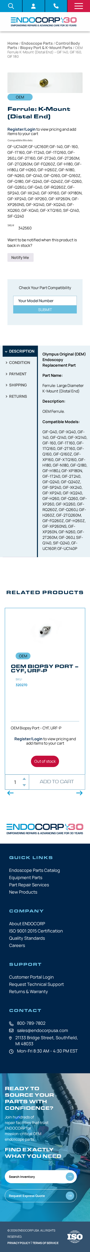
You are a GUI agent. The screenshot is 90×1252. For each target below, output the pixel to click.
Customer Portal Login (31, 977)
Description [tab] (21, 351)
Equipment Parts (25, 877)
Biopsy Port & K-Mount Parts (46, 47)
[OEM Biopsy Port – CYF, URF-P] (45, 691)
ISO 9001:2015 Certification (36, 931)
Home (12, 43)
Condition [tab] (19, 362)
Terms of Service (45, 1243)
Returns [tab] (17, 396)
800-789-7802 (31, 1023)
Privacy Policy (18, 1243)
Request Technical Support (36, 984)
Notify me (20, 257)
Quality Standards (27, 938)
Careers (17, 945)
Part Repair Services (29, 885)
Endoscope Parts (37, 43)
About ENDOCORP (27, 923)
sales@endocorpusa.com (42, 1030)
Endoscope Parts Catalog (34, 870)
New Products (23, 892)
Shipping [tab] (17, 385)
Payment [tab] (17, 374)
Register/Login (21, 129)
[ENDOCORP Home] (43, 22)
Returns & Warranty (28, 991)
